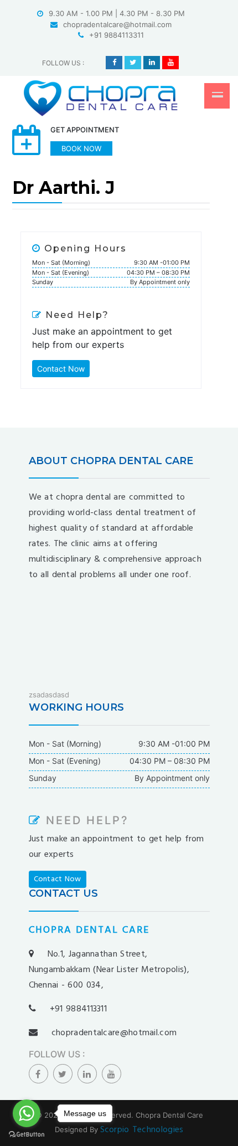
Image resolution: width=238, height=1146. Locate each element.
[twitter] (133, 62)
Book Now (81, 148)
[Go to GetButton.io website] (26, 1134)
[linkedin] (151, 62)
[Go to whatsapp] (26, 1113)
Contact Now (61, 368)
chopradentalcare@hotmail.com (117, 24)
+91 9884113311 (116, 34)
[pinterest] (170, 62)
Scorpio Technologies (142, 1130)
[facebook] (114, 62)
